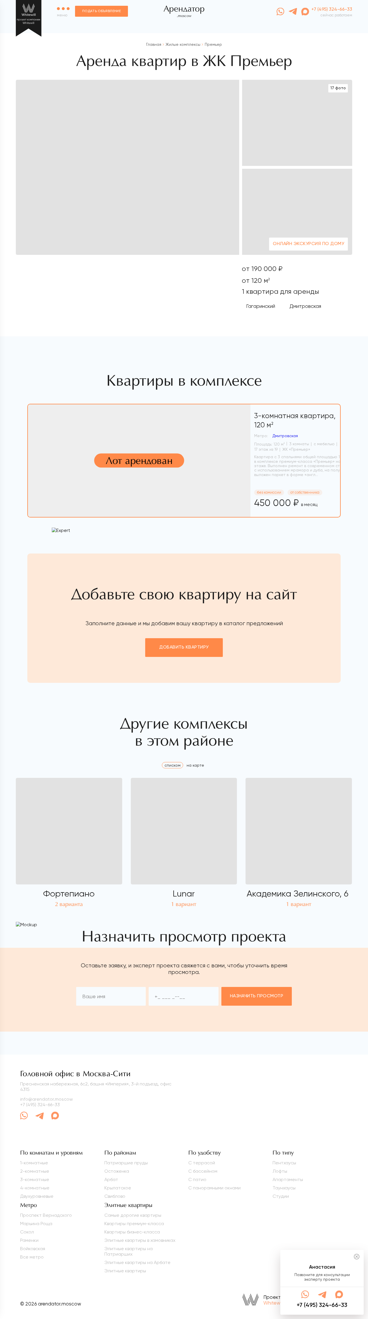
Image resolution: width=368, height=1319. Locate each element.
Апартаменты (288, 1179)
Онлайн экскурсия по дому (308, 244)
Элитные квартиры (125, 1270)
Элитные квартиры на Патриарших (128, 1251)
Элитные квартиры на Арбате (137, 1262)
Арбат (111, 1179)
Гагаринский (260, 306)
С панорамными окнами (214, 1188)
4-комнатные (34, 1188)
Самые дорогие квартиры (132, 1215)
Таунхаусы (284, 1188)
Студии (281, 1196)
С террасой (201, 1163)
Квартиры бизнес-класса (132, 1232)
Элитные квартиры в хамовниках (139, 1240)
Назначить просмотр (256, 996)
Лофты (280, 1171)
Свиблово (114, 1196)
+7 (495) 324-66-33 (40, 1104)
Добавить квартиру (183, 647)
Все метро (32, 1257)
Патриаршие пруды (126, 1163)
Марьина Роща (36, 1223)
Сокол (27, 1232)
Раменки (29, 1240)
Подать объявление (101, 11)
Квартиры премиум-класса (134, 1223)
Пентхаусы (284, 1163)
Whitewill (273, 1303)
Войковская (32, 1248)
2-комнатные (34, 1171)
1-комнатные (34, 1163)
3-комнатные (34, 1179)
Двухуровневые (36, 1196)
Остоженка (116, 1171)
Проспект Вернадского (46, 1215)
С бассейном (202, 1171)
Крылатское (117, 1188)
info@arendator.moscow (46, 1099)
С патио (197, 1179)
